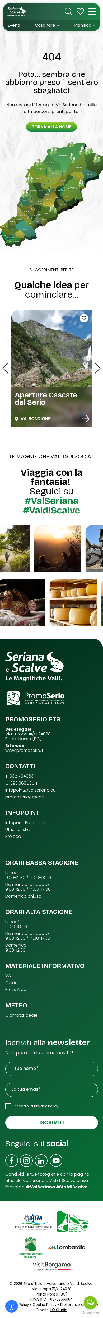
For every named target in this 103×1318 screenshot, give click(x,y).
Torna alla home (51, 127)
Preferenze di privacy (79, 1304)
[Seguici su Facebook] (11, 1160)
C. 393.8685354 (21, 783)
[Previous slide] (5, 368)
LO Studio (58, 1309)
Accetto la (36, 1106)
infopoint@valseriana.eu (30, 790)
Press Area (15, 989)
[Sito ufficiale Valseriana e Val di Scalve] (16, 11)
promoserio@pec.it (25, 797)
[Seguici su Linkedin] (41, 1160)
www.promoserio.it (24, 750)
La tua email (25, 1089)
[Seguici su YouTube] (56, 1160)
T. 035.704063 (19, 776)
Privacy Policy (46, 1106)
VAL (8, 976)
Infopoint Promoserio (26, 822)
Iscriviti (51, 1122)
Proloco (13, 836)
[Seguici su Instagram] (26, 1160)
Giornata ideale (21, 1015)
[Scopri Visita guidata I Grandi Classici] (85, 418)
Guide (11, 982)
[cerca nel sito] (68, 11)
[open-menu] (92, 11)
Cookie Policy (44, 1304)
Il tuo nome (24, 1068)
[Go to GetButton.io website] (90, 1312)
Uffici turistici (18, 829)
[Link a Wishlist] (80, 11)
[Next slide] (97, 368)
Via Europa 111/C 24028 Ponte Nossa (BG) (28, 736)
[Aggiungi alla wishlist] (84, 318)
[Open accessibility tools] (11, 1306)
